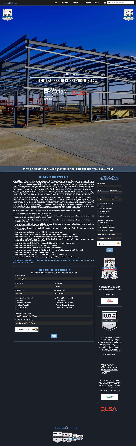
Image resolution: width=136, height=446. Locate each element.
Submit (54, 336)
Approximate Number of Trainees (23, 313)
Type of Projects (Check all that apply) (24, 298)
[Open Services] (79, 3)
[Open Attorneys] (68, 3)
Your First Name (19, 283)
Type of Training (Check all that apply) (63, 298)
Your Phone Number (59, 290)
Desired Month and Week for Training (24, 320)
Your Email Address (19, 290)
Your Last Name (58, 283)
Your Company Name (20, 276)
